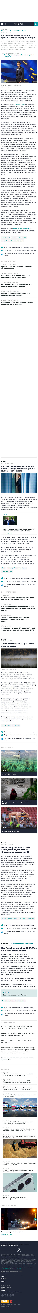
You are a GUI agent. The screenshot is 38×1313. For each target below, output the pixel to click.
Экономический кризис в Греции (13, 31)
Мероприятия (14, 1245)
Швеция (20, 393)
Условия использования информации (10, 1304)
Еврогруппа (19, 241)
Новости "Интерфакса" (6, 1287)
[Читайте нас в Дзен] (2, 1295)
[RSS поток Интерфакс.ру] (10, 1295)
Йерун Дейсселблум (8, 241)
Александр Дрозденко (9, 1001)
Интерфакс (19, 24)
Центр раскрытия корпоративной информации (11, 1292)
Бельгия (27, 393)
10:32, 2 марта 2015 (6, 32)
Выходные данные (6, 1306)
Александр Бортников (14, 568)
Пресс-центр (20, 1244)
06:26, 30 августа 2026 (7, 463)
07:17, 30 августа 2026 (7, 844)
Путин (4, 568)
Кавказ (4, 918)
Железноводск (12, 918)
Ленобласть (21, 1001)
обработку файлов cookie (29, 1264)
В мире (3, 314)
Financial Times (20, 105)
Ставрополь (30, 918)
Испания (14, 393)
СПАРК (2, 1276)
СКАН (2, 1288)
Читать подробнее (18, 531)
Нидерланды (6, 393)
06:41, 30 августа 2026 (7, 945)
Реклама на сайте (5, 1245)
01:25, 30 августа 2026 (7, 641)
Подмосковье (6, 725)
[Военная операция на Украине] (19, 1230)
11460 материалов (6, 1234)
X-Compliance (4, 1278)
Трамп (24, 568)
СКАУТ (2, 1280)
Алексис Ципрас (21, 237)
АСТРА (2, 1283)
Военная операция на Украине (22, 943)
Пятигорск (22, 918)
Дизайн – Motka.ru (5, 1308)
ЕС (9, 237)
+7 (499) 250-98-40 (5, 1268)
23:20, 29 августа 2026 (7, 315)
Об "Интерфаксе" (11, 1244)
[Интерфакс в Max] (13, 1295)
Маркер (3, 1281)
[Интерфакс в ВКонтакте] (8, 1295)
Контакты (3, 1244)
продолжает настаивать (21, 229)
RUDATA (3, 1290)
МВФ (12, 237)
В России (4, 639)
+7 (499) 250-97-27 (17, 1268)
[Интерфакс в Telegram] (5, 1295)
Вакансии (26, 1244)
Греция (4, 237)
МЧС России (16, 725)
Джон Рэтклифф (7, 571)
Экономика (5, 29)
